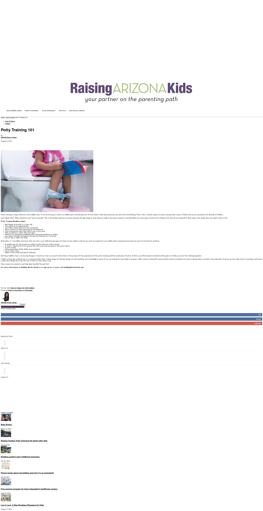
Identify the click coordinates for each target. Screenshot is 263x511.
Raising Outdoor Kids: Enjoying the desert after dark (24, 440)
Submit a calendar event (15, 360)
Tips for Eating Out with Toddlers (23, 288)
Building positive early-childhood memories (20, 456)
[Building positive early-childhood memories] (6, 453)
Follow (258, 319)
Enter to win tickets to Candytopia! (20, 290)
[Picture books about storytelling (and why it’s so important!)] (6, 469)
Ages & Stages (10, 117)
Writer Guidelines (12, 358)
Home (3, 117)
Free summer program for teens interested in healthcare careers (29, 489)
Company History (12, 355)
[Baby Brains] (6, 420)
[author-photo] (6, 301)
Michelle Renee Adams (9, 137)
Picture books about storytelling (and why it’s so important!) (27, 473)
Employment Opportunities (16, 356)
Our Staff (9, 353)
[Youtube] (24, 403)
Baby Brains (6, 424)
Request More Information (16, 373)
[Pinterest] (19, 144)
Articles (7, 123)
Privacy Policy (11, 345)
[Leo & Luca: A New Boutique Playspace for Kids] (6, 501)
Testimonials (10, 368)
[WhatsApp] (26, 144)
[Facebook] (4, 144)
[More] (33, 144)
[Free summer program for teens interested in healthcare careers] (6, 485)
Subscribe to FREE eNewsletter (18, 341)
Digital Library (11, 343)
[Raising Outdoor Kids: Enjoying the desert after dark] (6, 436)
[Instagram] (6, 403)
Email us (8, 388)
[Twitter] (11, 144)
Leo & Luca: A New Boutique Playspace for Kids (22, 505)
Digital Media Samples (14, 372)
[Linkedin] (11, 403)
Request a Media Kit (14, 370)
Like (259, 314)
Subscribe (257, 323)
